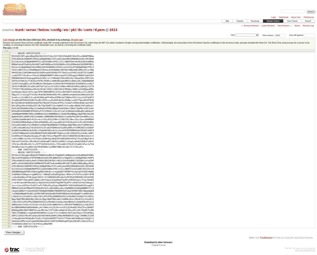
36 (9, 149)
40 (9, 160)
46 (9, 177)
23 (9, 114)
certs (88, 30)
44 (9, 171)
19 (9, 103)
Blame (297, 26)
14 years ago (77, 40)
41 (9, 163)
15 (9, 92)
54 (9, 199)
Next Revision (283, 26)
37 (9, 152)
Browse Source (273, 21)
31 (9, 136)
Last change (9, 40)
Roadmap (255, 21)
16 (9, 94)
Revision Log (308, 26)
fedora (44, 30)
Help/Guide (283, 17)
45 (9, 174)
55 (9, 202)
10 (9, 78)
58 (9, 210)
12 (9, 83)
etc (66, 30)
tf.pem (100, 30)
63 (9, 224)
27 (9, 125)
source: (8, 30)
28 (9, 127)
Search (308, 21)
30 (9, 133)
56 (9, 204)
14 (9, 89)
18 (9, 100)
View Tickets (292, 21)
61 (9, 218)
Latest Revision (268, 26)
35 (9, 147)
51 (9, 191)
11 (9, 81)
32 (9, 138)
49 (9, 185)
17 (9, 97)
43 (9, 169)
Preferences (309, 17)
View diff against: (296, 35)
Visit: (233, 35)
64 (9, 226)
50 (9, 188)
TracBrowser (266, 237)
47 (9, 180)
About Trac (296, 17)
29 (9, 130)
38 (9, 155)
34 (9, 144)
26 (9, 122)
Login (273, 17)
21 (9, 108)
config (56, 30)
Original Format (158, 245)
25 (9, 119)
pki (73, 30)
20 (9, 105)
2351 (43, 40)
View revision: (268, 35)
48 (9, 182)
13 (9, 86)
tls (80, 30)
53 (9, 196)
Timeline (239, 21)
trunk (19, 30)
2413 (113, 30)
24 (9, 116)
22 (9, 111)
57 (9, 207)
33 (9, 141)
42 (9, 166)
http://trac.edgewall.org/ (305, 250)
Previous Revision (251, 26)
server (31, 30)
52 (9, 193)
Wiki (227, 21)
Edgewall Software (36, 250)
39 (9, 158)
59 (9, 213)
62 (9, 221)
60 (9, 215)
